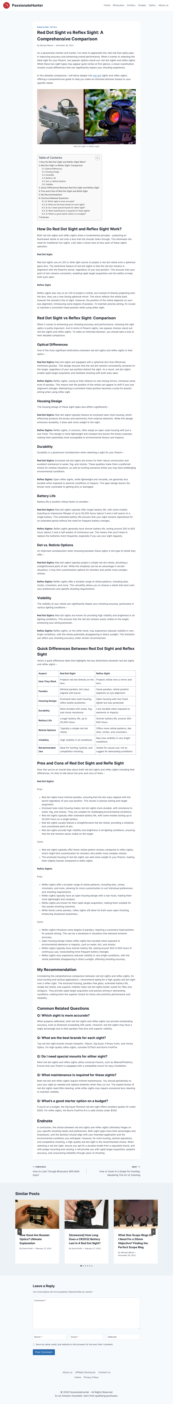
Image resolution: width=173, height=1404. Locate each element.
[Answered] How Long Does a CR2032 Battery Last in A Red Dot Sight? (85, 1239)
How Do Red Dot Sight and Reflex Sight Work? (63, 162)
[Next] (153, 1231)
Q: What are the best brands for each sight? (65, 204)
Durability (50, 175)
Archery (131, 5)
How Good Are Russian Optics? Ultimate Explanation (34, 1239)
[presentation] (37, 1214)
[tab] (81, 1266)
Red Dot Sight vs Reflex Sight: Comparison (62, 165)
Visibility (50, 184)
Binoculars (118, 5)
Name (38, 1337)
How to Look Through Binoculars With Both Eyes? (56, 1171)
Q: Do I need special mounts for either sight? (66, 208)
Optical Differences (54, 169)
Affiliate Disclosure (85, 1372)
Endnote (45, 217)
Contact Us (104, 1372)
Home (107, 5)
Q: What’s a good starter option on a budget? (66, 214)
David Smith (27, 1248)
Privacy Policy (91, 1377)
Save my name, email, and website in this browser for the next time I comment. (74, 1344)
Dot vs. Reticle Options (56, 181)
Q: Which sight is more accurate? (60, 201)
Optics (152, 5)
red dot (97, 75)
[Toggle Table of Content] (96, 158)
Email (75, 1337)
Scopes (142, 5)
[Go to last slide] (19, 1231)
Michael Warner (46, 45)
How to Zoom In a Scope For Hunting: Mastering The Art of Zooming (119, 1171)
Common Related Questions (55, 198)
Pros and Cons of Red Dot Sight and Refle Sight (64, 191)
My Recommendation (52, 194)
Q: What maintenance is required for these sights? (68, 211)
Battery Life (51, 178)
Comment (40, 1300)
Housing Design (53, 172)
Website (112, 1337)
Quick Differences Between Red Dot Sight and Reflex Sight (70, 187)
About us (163, 5)
